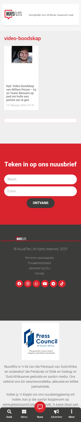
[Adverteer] (56, 411)
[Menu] (24, 411)
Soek (9, 416)
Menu (24, 416)
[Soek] (9, 411)
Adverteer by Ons (39, 268)
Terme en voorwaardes (39, 258)
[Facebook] (19, 283)
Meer (72, 416)
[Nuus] (40, 407)
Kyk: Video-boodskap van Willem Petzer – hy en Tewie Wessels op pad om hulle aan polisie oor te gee (21, 93)
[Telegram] (53, 283)
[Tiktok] (62, 283)
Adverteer (56, 416)
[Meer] (71, 411)
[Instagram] (28, 283)
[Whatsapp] (36, 283)
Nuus (40, 416)
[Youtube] (45, 283)
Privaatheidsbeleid (39, 263)
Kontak (39, 273)
